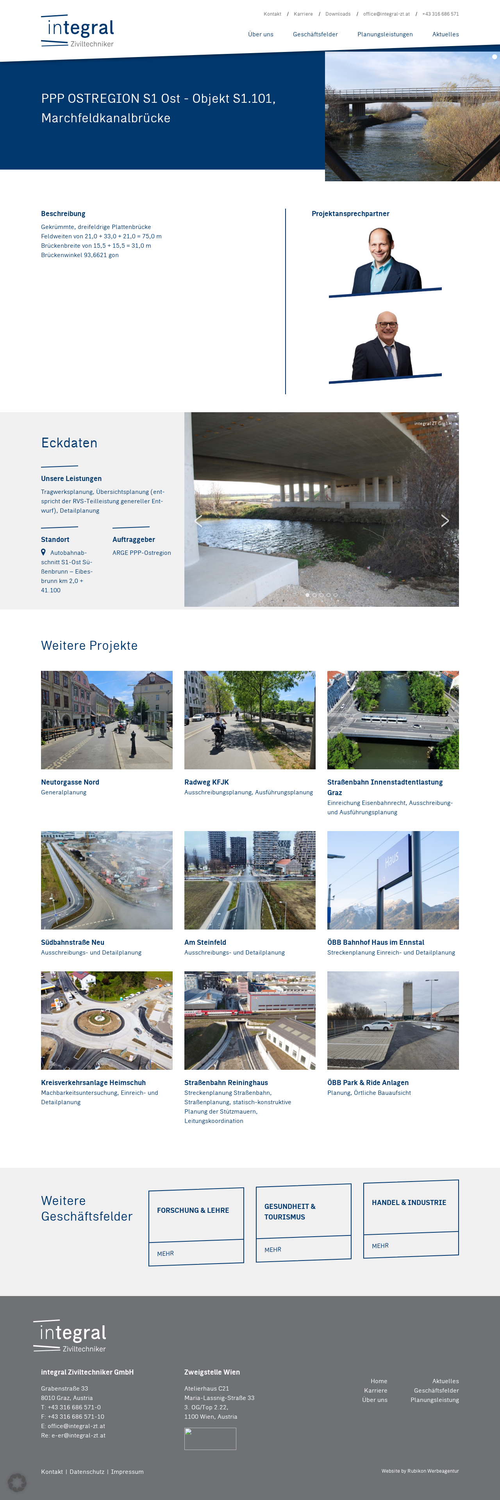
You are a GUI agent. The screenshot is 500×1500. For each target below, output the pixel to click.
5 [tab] (336, 595)
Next (445, 520)
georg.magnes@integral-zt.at (381, 362)
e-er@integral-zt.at (78, 1435)
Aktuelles (445, 34)
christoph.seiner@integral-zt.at (384, 282)
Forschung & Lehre (240, 9)
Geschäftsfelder (315, 34)
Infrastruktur (252, 8)
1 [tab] (307, 595)
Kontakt (272, 14)
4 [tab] (328, 595)
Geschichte (262, 7)
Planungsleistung (435, 1399)
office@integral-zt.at (386, 14)
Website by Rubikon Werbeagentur (420, 1471)
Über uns (260, 34)
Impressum (127, 1471)
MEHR (165, 1254)
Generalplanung (176, 18)
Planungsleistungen (385, 34)
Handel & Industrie (180, 18)
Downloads (338, 14)
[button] (17, 1483)
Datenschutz (88, 1471)
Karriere (303, 14)
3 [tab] (321, 595)
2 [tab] (314, 595)
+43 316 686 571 (440, 14)
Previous (198, 520)
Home (379, 1381)
